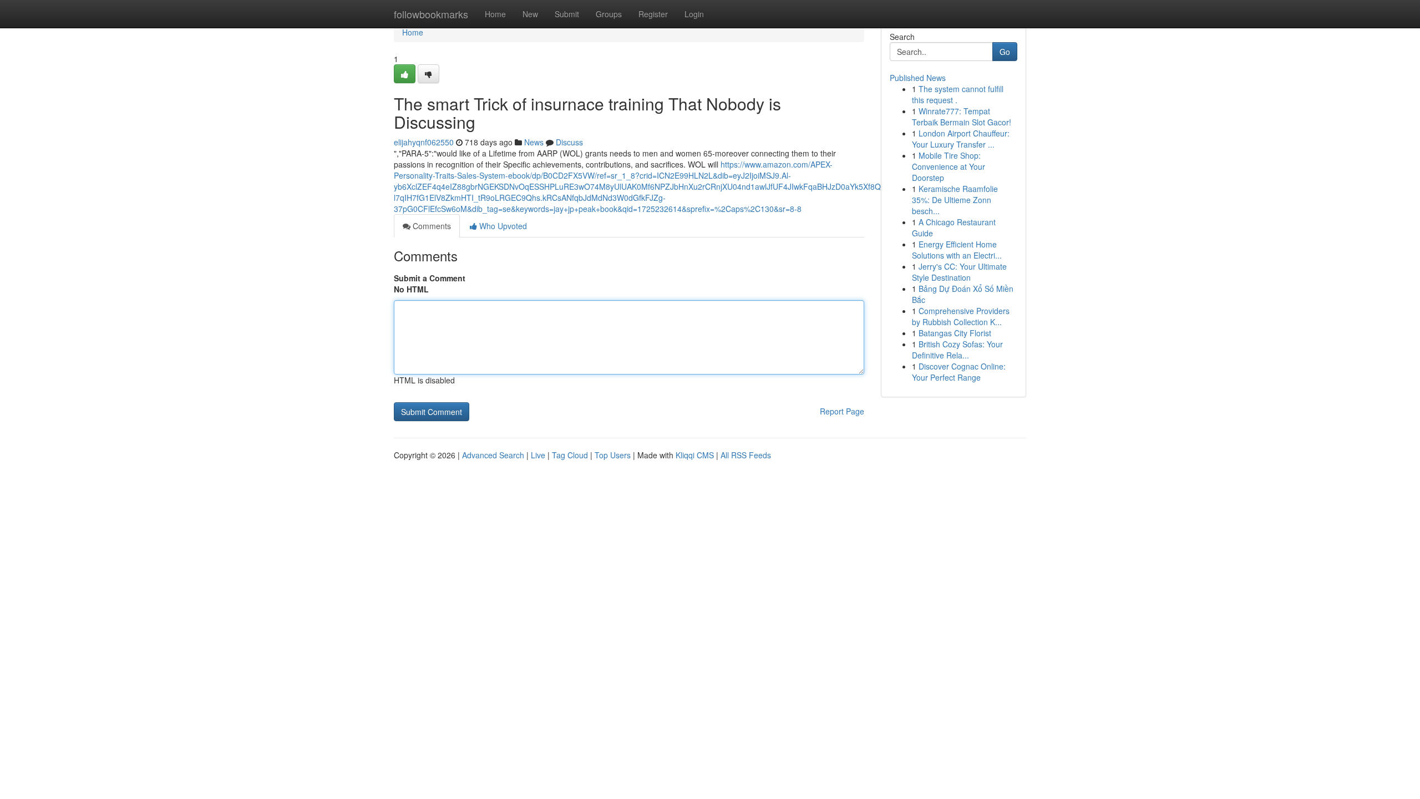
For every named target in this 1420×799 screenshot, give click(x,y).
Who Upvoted (502, 225)
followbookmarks (431, 14)
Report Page (842, 411)
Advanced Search (493, 455)
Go (1005, 51)
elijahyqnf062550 (424, 142)
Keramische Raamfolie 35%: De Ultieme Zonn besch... (955, 199)
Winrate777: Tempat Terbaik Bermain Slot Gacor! (961, 116)
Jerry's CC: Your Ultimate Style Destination (959, 272)
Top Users (613, 455)
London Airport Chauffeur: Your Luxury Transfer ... (961, 139)
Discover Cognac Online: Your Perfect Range (959, 372)
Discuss (569, 142)
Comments (430, 225)
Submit (567, 13)
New (530, 13)
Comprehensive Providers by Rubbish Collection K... (961, 316)
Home (495, 13)
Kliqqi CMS (695, 455)
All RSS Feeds (746, 455)
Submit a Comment (429, 278)
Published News (918, 77)
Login (694, 13)
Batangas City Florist (955, 332)
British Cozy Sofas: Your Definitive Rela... (957, 349)
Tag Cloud (570, 455)
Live (538, 455)
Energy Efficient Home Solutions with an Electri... (957, 250)
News (534, 142)
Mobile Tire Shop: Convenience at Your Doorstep (948, 166)
